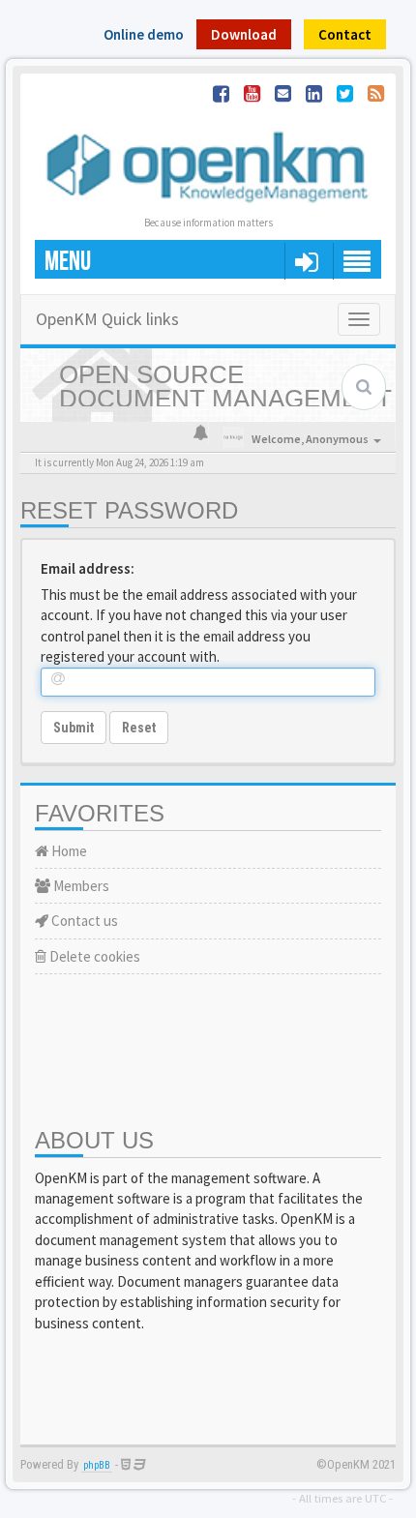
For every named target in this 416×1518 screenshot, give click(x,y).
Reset (139, 727)
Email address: (87, 568)
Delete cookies (93, 956)
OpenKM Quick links (107, 319)
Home (67, 851)
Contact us (83, 920)
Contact (344, 34)
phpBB (96, 1465)
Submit (73, 727)
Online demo (144, 34)
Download (244, 34)
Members (79, 886)
